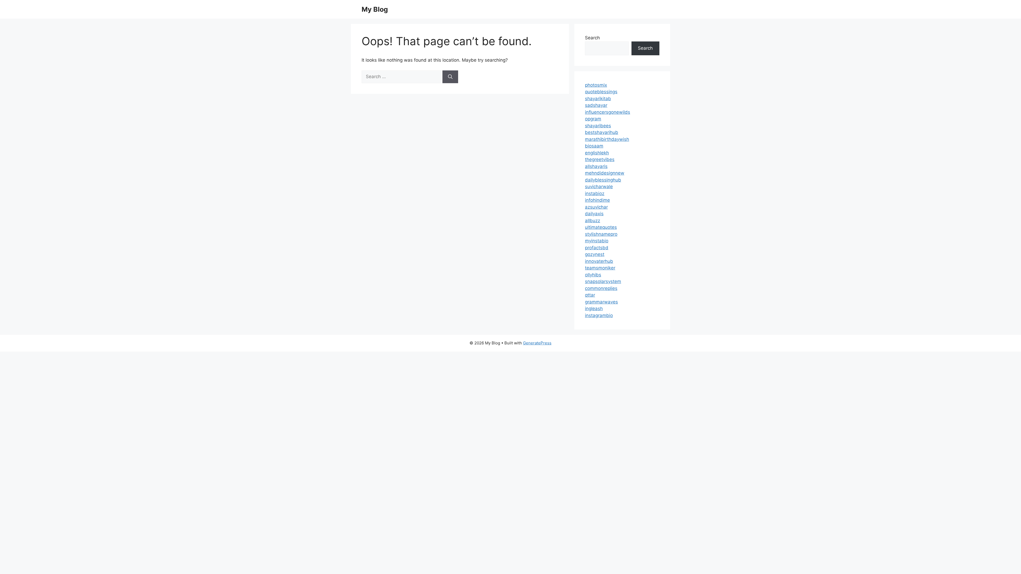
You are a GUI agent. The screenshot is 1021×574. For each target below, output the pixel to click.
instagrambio (599, 315)
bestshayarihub (601, 132)
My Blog (375, 9)
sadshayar (596, 105)
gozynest (594, 254)
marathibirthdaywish (607, 139)
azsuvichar (596, 207)
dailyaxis (594, 213)
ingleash (594, 308)
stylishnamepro (601, 234)
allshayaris (596, 166)
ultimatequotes (601, 227)
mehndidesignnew (604, 173)
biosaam (594, 146)
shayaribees (598, 125)
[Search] (450, 76)
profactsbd (596, 247)
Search (592, 37)
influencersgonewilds (607, 112)
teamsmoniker (600, 268)
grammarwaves (601, 302)
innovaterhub (599, 261)
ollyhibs (593, 274)
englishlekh (597, 152)
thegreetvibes (599, 159)
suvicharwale (599, 186)
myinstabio (596, 240)
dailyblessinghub (603, 180)
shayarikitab (598, 98)
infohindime (597, 200)
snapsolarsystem (603, 281)
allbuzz (592, 220)
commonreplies (601, 288)
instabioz (594, 193)
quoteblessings (601, 91)
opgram (593, 118)
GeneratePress (537, 342)
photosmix (596, 85)
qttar (590, 295)
